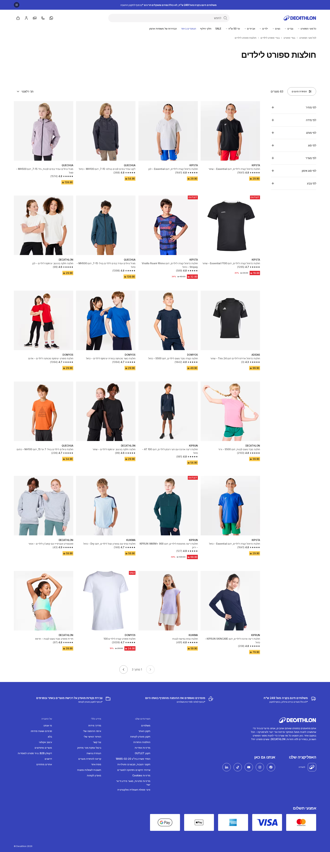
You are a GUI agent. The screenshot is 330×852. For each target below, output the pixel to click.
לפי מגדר (311, 158)
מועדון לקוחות (94, 775)
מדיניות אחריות (142, 747)
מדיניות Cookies (141, 775)
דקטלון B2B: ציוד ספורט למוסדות (35, 753)
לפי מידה (311, 120)
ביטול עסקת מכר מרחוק (89, 747)
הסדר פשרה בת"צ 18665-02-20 (133, 758)
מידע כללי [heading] (96, 718)
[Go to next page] (123, 669)
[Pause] (16, 5)
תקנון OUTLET (142, 753)
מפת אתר (96, 764)
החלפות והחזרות (141, 742)
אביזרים (251, 28)
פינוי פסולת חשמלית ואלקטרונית (133, 789)
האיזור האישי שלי (92, 736)
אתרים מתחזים (44, 764)
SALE (218, 28)
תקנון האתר (144, 731)
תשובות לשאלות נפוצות (89, 769)
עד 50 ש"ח (234, 28)
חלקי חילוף (205, 28)
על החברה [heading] (46, 718)
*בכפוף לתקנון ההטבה (168, 4)
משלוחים (145, 725)
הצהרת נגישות (94, 753)
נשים (277, 28)
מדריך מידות (94, 725)
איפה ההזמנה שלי (92, 731)
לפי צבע (311, 183)
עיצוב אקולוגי (45, 742)
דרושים (48, 758)
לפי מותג (311, 132)
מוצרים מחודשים (43, 747)
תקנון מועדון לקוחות (140, 736)
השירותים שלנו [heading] (142, 718)
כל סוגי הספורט (308, 28)
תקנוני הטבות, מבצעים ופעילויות (133, 764)
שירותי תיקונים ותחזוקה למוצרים (133, 769)
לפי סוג (312, 145)
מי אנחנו (47, 725)
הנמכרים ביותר (188, 28)
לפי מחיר (311, 107)
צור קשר (97, 742)
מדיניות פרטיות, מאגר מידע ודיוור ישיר (133, 782)
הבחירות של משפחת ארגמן (163, 28)
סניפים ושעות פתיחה (41, 731)
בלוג (50, 736)
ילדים (265, 28)
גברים (290, 28)
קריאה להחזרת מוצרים (89, 758)
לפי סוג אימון (309, 170)
